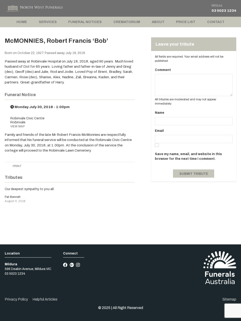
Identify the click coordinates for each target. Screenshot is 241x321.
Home (21, 22)
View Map (17, 126)
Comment (163, 70)
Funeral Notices (85, 22)
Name (159, 112)
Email (159, 131)
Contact (216, 22)
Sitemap (229, 299)
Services (48, 22)
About (158, 22)
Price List (185, 22)
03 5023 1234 (224, 10)
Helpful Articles (44, 299)
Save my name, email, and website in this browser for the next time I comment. (188, 156)
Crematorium (126, 22)
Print (17, 166)
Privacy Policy (16, 299)
